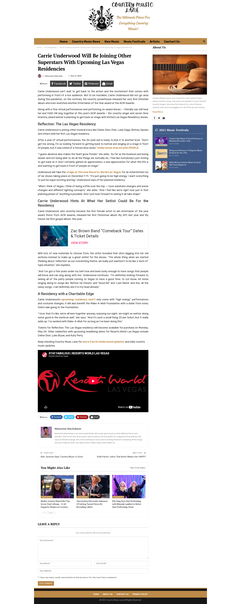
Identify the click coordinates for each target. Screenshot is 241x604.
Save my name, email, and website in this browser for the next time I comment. (78, 577)
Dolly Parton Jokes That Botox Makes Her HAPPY (121, 456)
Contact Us (172, 41)
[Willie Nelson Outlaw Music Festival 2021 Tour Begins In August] (161, 165)
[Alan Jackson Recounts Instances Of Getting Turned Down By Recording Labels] (93, 486)
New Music (112, 41)
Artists (155, 41)
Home (64, 41)
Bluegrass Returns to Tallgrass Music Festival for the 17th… (185, 151)
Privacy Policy (140, 594)
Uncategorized (47, 497)
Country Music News (86, 41)
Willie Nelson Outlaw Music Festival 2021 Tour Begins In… (185, 163)
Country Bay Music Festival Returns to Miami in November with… (186, 139)
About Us (108, 594)
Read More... (158, 112)
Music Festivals (134, 41)
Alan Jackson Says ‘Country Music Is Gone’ (62, 456)
